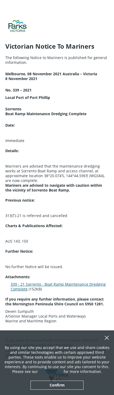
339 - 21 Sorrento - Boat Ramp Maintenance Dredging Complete (58, 287)
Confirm (57, 385)
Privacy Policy (51, 371)
